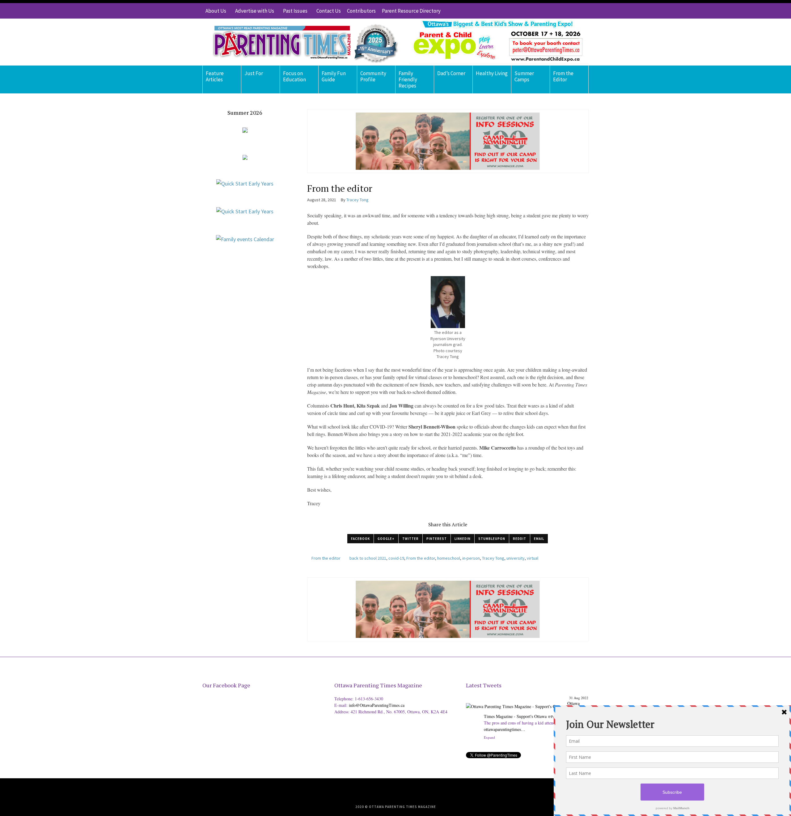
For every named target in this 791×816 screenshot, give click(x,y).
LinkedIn (463, 538)
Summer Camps (524, 76)
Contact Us (328, 10)
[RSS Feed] (547, 10)
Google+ (386, 538)
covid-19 (396, 558)
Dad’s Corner (451, 73)
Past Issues (295, 10)
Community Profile (373, 76)
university (515, 558)
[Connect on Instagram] (574, 10)
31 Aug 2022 (578, 697)
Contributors (361, 10)
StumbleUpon (491, 538)
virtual (532, 558)
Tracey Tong (493, 558)
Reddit (519, 538)
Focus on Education (294, 76)
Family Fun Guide (334, 76)
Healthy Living (492, 73)
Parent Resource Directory (411, 10)
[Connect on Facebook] (565, 10)
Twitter (410, 538)
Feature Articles (215, 76)
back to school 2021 (367, 558)
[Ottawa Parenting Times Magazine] (301, 42)
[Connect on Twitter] (556, 10)
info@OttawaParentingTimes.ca (376, 705)
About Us (215, 10)
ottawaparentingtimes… (504, 729)
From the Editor (563, 76)
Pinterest (436, 538)
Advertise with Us (254, 10)
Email (539, 538)
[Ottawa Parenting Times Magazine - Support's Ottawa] (515, 702)
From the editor (326, 558)
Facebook (360, 538)
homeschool (448, 558)
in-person (471, 558)
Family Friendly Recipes (408, 79)
